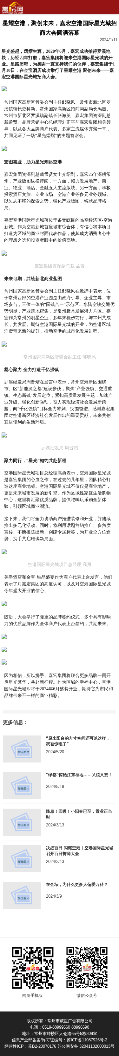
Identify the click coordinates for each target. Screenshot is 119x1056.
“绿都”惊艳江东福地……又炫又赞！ (79, 774)
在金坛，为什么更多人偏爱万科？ (77, 884)
